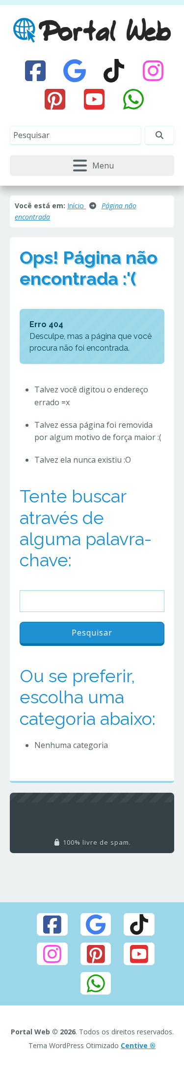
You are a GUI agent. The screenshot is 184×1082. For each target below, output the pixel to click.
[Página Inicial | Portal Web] (92, 30)
